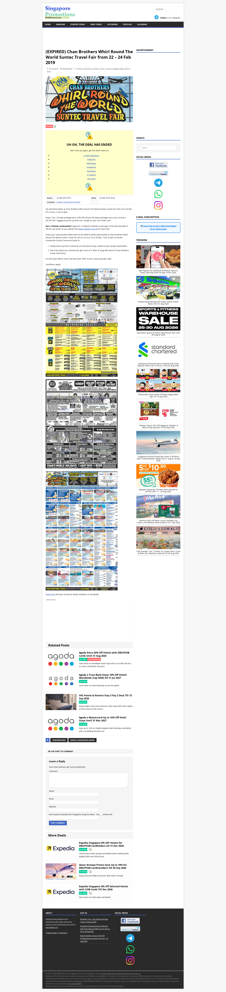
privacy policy (107, 973)
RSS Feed (91, 179)
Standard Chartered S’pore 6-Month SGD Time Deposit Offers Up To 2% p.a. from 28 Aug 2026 (95, 929)
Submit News (52, 933)
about (114, 973)
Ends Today (96, 24)
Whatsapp (91, 163)
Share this (50, 594)
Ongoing (60, 24)
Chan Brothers (59, 740)
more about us (51, 927)
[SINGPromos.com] (113, 12)
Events (79, 68)
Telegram (91, 159)
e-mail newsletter (91, 155)
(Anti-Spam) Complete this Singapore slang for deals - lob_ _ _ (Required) (80, 814)
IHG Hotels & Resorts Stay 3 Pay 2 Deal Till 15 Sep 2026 (105, 697)
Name (51, 791)
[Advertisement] (113, 37)
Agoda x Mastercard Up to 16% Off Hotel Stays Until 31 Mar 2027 (102, 719)
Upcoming (112, 24)
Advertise (62, 933)
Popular (127, 24)
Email (51, 798)
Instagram (91, 167)
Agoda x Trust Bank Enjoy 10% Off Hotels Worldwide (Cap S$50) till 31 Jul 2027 (103, 676)
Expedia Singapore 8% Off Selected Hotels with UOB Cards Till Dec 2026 (103, 888)
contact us (137, 973)
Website (52, 806)
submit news (128, 973)
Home (48, 24)
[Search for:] (167, 9)
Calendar (142, 24)
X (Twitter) (91, 175)
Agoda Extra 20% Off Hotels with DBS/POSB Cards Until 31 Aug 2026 (104, 654)
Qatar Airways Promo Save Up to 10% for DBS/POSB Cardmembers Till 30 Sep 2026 (103, 866)
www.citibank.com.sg (87, 229)
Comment (53, 771)
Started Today (77, 24)
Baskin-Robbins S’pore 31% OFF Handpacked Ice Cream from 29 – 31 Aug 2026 (94, 938)
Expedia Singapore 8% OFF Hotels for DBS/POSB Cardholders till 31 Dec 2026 (101, 844)
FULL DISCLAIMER (74, 984)
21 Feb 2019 (53, 68)
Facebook (91, 171)
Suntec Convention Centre (68, 202)
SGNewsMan (67, 68)
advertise (120, 973)
